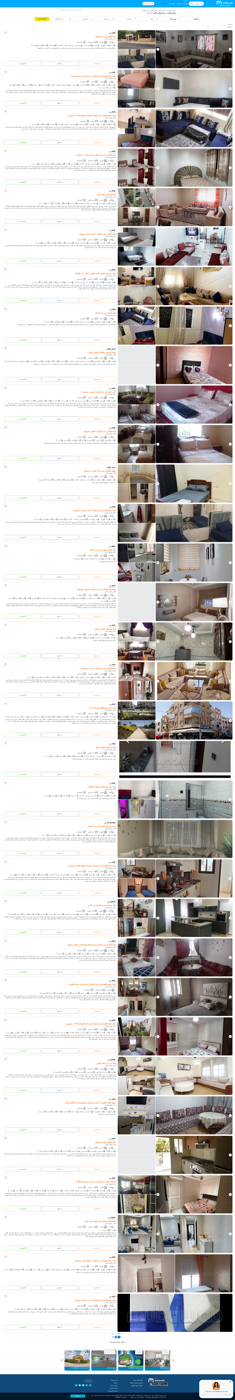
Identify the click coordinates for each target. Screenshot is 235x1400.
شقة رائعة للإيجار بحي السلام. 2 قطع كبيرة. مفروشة (95, 1261)
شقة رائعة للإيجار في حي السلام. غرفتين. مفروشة (96, 589)
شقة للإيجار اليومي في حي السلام (103, 550)
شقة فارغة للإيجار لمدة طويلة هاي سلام (100, 1221)
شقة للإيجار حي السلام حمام (64, 9)
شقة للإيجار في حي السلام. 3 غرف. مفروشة (98, 668)
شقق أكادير (153, 10)
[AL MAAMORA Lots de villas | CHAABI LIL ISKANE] (87, 1351)
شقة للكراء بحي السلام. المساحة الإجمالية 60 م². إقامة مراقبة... (91, 945)
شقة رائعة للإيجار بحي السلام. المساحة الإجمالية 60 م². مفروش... (90, 1024)
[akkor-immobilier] (110, 1350)
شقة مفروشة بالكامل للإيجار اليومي (102, 352)
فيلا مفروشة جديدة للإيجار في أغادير (102, 905)
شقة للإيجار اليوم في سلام (105, 1142)
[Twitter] (86, 1385)
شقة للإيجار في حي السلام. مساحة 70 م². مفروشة (96, 155)
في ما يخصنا (114, 1380)
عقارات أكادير (161, 10)
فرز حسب (229, 24)
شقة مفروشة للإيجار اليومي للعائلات (102, 787)
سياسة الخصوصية (113, 1391)
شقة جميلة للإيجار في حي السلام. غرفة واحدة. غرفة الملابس (92, 984)
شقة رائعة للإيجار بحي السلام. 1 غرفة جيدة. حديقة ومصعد (93, 76)
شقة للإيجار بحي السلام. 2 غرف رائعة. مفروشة (97, 234)
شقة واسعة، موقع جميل (106, 194)
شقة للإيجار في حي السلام (105, 36)
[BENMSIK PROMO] (165, 1351)
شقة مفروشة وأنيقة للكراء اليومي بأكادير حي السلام (95, 273)
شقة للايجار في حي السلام (105, 313)
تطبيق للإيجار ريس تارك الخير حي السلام (100, 471)
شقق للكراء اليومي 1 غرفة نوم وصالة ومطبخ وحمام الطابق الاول (91, 1103)
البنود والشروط (113, 1388)
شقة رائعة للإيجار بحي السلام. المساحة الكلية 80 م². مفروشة (92, 866)
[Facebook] (90, 1385)
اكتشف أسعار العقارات (136, 1385)
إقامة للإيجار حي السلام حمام (75, 9)
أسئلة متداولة (114, 1385)
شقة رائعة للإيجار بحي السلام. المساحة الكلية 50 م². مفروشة (92, 115)
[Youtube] (79, 1385)
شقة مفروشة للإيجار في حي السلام (102, 826)
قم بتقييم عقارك (196, 3)
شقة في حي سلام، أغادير (106, 1063)
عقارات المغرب (171, 10)
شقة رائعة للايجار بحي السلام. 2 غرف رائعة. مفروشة (95, 1300)
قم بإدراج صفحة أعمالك (136, 1383)
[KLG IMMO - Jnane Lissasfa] (138, 1351)
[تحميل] (159, 1381)
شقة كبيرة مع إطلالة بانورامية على (102, 708)
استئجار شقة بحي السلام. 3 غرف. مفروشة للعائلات (96, 1182)
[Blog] (83, 1385)
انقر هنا (128, 1397)
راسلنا (116, 1383)
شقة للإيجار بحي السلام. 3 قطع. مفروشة (100, 431)
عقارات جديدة (182, 3)
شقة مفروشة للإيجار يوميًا (106, 747)
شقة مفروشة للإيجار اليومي (105, 629)
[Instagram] (76, 1385)
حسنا (77, 1396)
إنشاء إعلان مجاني (148, 3)
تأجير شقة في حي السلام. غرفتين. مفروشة (99, 392)
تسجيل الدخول (160, 3)
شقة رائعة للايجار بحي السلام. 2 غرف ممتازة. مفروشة (94, 510)
